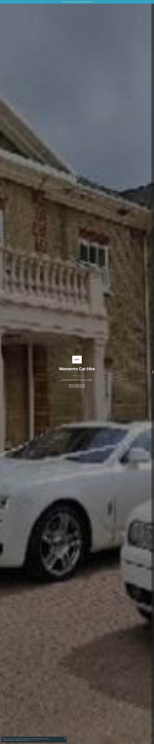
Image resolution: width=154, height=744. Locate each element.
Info (77, 385)
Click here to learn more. (35, 740)
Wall (153, 372)
